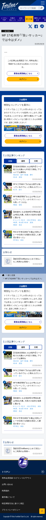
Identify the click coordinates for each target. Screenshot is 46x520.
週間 (23, 161)
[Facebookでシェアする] (36, 26)
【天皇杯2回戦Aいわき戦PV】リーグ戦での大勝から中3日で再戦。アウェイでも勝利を (27, 169)
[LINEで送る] (42, 26)
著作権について (8, 497)
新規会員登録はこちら (23, 73)
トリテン (6, 471)
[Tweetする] (30, 26)
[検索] (41, 8)
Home (3, 275)
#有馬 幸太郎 (18, 222)
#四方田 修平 (18, 175)
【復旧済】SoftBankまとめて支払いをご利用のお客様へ (27, 260)
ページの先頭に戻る (42, 511)
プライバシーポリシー (11, 509)
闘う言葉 (29, 19)
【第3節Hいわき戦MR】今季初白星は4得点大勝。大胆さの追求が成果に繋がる (27, 214)
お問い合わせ (7, 484)
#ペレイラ (16, 220)
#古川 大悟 (25, 220)
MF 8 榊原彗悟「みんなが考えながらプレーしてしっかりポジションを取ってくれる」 (27, 199)
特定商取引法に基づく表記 (13, 503)
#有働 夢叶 (28, 175)
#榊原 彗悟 (17, 205)
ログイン (23, 79)
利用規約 (5, 490)
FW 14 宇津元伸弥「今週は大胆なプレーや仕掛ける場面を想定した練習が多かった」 (27, 234)
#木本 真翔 (17, 177)
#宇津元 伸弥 (35, 220)
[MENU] (43, 3)
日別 (10, 161)
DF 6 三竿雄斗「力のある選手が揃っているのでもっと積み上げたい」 (27, 185)
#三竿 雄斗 (17, 189)
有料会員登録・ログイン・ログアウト (16, 478)
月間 (36, 161)
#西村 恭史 (17, 225)
